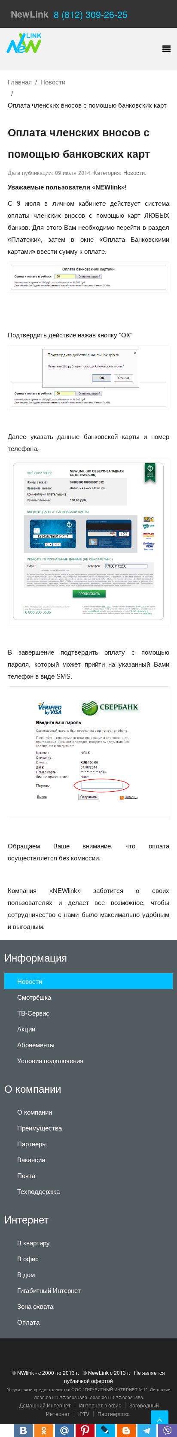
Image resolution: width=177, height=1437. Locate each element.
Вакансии (31, 1159)
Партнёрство (114, 1413)
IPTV (83, 1413)
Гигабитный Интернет (49, 1290)
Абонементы (36, 1044)
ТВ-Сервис (33, 1012)
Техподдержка (38, 1191)
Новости (52, 81)
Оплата (28, 1321)
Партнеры (32, 1143)
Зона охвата (35, 1306)
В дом (26, 1274)
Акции (26, 1028)
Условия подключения (50, 1060)
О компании (34, 1111)
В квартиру (33, 1242)
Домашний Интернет (45, 1405)
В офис (28, 1258)
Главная (20, 81)
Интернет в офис (100, 1405)
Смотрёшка (34, 996)
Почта (26, 1175)
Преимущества (39, 1127)
